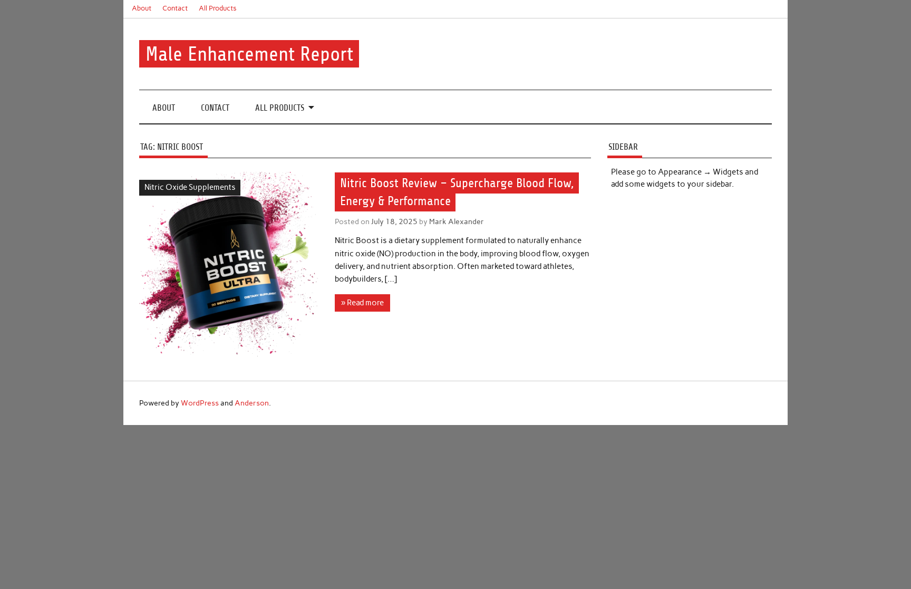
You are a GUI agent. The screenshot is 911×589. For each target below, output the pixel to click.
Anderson (252, 403)
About (141, 8)
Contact (175, 8)
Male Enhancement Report (249, 54)
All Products (218, 8)
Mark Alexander (456, 221)
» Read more (362, 302)
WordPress (200, 403)
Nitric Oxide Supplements (190, 187)
